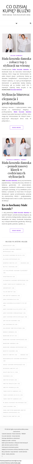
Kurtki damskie (23, 451)
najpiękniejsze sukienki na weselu (15, 360)
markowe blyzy (10, 335)
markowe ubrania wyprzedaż (15, 347)
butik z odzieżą (10, 266)
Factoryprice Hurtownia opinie (10, 447)
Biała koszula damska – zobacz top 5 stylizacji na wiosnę (16, 61)
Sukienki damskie (7, 434)
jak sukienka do (10, 324)
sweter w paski (10, 380)
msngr (24, 354)
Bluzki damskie (16, 55)
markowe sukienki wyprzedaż (15, 339)
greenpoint (8, 288)
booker (25, 263)
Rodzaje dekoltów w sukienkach (11, 438)
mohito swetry (10, 354)
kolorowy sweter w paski (14, 328)
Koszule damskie (13, 159)
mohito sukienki (10, 351)
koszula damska (16, 89)
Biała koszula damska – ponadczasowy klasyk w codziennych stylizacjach (16, 169)
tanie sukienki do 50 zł (13, 395)
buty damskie (14, 451)
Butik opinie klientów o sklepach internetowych (15, 443)
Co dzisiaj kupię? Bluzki (16, 9)
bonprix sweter (10, 263)
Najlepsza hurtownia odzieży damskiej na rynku (15, 449)
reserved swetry (10, 368)
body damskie (16, 436)
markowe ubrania (11, 343)
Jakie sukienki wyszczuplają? (15, 317)
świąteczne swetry (11, 416)
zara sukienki (9, 406)
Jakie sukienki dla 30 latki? (14, 309)
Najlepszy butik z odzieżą (9, 440)
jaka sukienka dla (11, 299)
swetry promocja (11, 387)
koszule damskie (11, 180)
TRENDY (23, 159)
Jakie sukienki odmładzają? (14, 313)
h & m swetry (9, 291)
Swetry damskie (10, 454)
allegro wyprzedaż (11, 259)
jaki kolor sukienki (11, 320)
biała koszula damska (20, 69)
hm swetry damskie (11, 295)
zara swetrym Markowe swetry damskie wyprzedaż (14, 411)
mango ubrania (10, 332)
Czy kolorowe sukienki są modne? (15, 272)
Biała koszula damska (22, 112)
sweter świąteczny (11, 383)
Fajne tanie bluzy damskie (14, 284)
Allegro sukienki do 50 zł (14, 255)
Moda (3, 454)
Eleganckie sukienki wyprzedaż (15, 280)
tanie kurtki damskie (12, 391)
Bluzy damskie (6, 451)
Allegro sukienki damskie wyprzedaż (12, 250)
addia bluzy (9, 245)
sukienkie (8, 376)
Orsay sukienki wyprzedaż (14, 364)
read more (16, 127)
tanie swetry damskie (12, 399)
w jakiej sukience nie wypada (15, 402)
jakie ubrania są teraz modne (10, 445)
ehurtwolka (9, 276)
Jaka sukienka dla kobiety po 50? (15, 304)
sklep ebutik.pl (10, 372)
